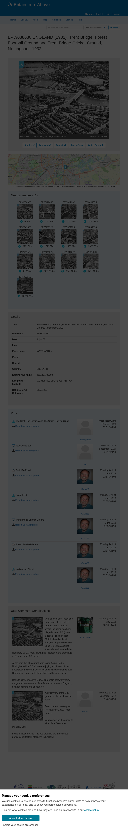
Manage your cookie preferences (26, 795)
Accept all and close (20, 818)
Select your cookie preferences (20, 825)
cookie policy (91, 810)
